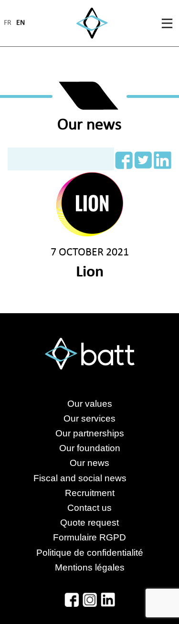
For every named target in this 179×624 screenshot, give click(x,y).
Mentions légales (90, 567)
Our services (89, 418)
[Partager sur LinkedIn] (162, 160)
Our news (89, 463)
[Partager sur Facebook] (124, 160)
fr (7, 23)
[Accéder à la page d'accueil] (92, 23)
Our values (89, 404)
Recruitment (90, 493)
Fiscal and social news (89, 478)
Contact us (89, 508)
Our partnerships (89, 433)
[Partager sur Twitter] (143, 160)
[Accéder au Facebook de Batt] (72, 600)
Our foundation (89, 448)
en (20, 23)
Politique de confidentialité (89, 553)
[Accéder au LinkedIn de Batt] (108, 600)
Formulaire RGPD (89, 537)
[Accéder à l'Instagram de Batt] (90, 600)
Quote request (89, 523)
